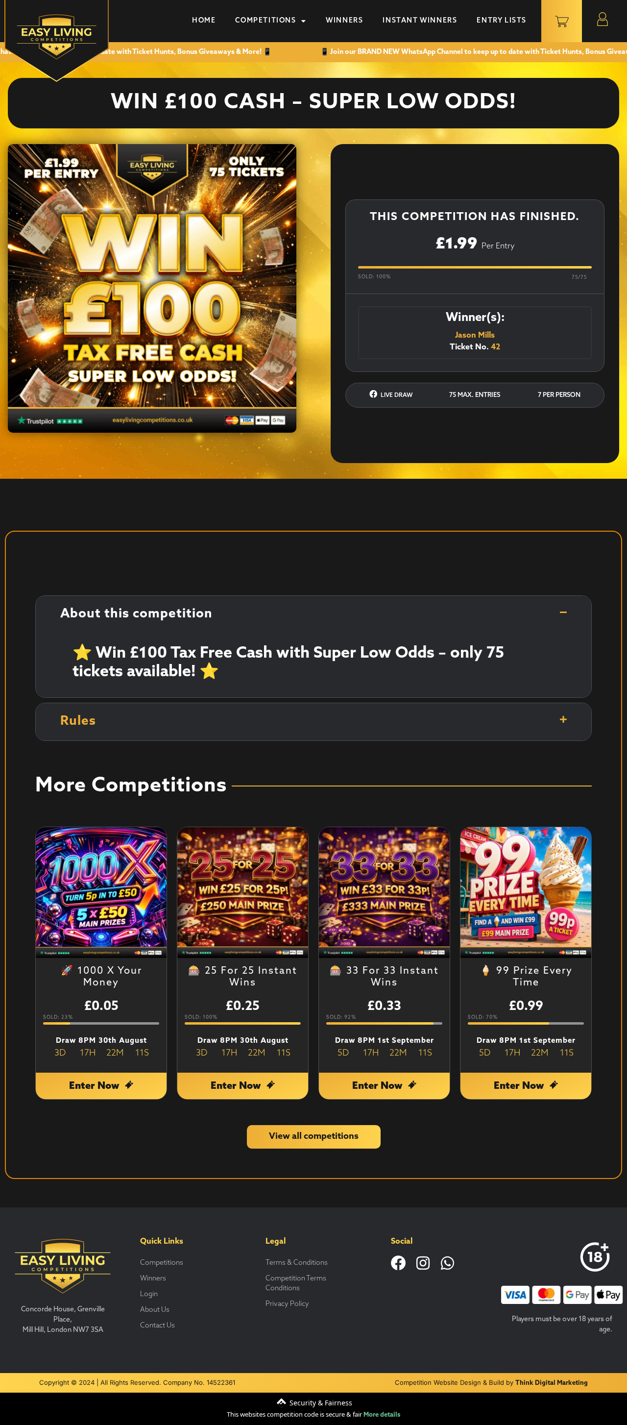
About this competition (136, 614)
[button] (313, 614)
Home (204, 21)
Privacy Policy (287, 1304)
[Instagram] (423, 1263)
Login (149, 1294)
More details (381, 1415)
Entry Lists (502, 21)
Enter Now (95, 1086)
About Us (154, 1310)
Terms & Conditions (296, 1263)
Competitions (265, 21)
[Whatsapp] (447, 1263)
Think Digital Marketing (551, 1383)
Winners (344, 21)
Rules (78, 721)
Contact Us (157, 1325)
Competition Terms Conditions (295, 1283)
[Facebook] (398, 1263)
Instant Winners (420, 21)
